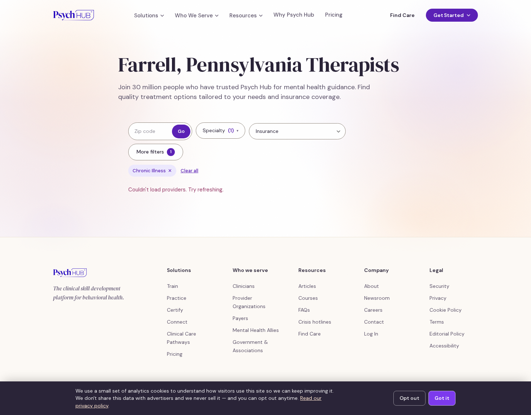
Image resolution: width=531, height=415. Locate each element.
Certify (175, 310)
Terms (436, 322)
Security (439, 286)
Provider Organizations (249, 302)
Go (181, 131)
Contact (374, 322)
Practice (176, 298)
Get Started (448, 15)
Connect (177, 322)
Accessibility (444, 345)
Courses (308, 298)
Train (172, 286)
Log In (371, 333)
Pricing (333, 15)
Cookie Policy (445, 310)
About (371, 286)
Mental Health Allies (256, 330)
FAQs (304, 310)
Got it (442, 398)
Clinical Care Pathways (181, 337)
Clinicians (244, 286)
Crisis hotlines (314, 322)
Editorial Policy (447, 333)
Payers (240, 318)
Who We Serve (194, 15)
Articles (307, 286)
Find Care (402, 15)
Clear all (189, 171)
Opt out (409, 398)
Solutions (146, 15)
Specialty (220, 130)
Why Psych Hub (293, 15)
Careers (373, 310)
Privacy (437, 298)
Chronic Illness (152, 171)
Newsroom (377, 298)
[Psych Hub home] (73, 15)
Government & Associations (250, 346)
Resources (243, 15)
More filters (154, 151)
